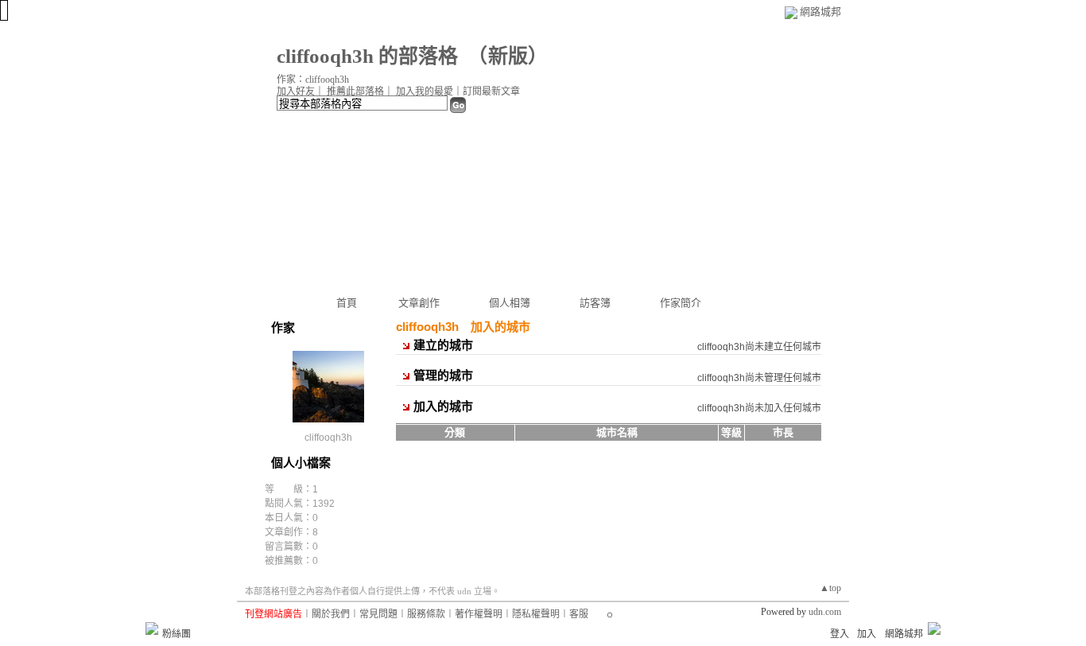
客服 (578, 614)
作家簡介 (680, 303)
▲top (830, 587)
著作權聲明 (478, 614)
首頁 (346, 303)
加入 (866, 634)
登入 (839, 634)
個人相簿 (509, 303)
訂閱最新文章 (491, 91)
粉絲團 (176, 634)
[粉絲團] (151, 628)
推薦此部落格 (355, 91)
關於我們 (331, 614)
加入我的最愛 (424, 91)
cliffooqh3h (328, 437)
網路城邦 (820, 12)
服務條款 (426, 614)
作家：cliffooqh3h (313, 79)
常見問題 (378, 614)
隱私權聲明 (536, 614)
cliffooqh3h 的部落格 (367, 56)
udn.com (825, 611)
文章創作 (419, 303)
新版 (508, 56)
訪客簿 (595, 303)
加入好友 (296, 91)
